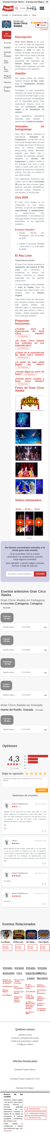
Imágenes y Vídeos (7, 89)
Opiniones (7, 82)
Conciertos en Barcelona (41, 991)
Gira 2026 (6, 62)
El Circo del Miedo (19, 992)
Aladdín (7, 48)
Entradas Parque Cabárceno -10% (25, 1079)
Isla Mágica (7, 995)
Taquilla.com (7, 6)
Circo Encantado (18, 987)
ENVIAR (42, 790)
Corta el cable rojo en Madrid (30, 996)
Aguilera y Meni (30, 1013)
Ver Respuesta (23, 336)
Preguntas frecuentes (7, 77)
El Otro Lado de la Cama (30, 986)
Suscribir (40, 574)
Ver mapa (6, 607)
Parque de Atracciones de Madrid (7, 981)
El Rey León (6, 69)
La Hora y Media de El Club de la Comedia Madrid (30, 1005)
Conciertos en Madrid (41, 1009)
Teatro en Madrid (41, 1004)
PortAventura (8, 986)
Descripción (7, 43)
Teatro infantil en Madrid (41, 998)
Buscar (29, 8)
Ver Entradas (7, 34)
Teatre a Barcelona (41, 986)
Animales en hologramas (7, 54)
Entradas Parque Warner (13, 2)
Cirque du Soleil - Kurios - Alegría (18, 999)
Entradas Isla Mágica (35, 2)
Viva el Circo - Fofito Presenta (19, 981)
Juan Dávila (30, 992)
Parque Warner (5, 991)
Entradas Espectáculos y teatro (33, 973)
